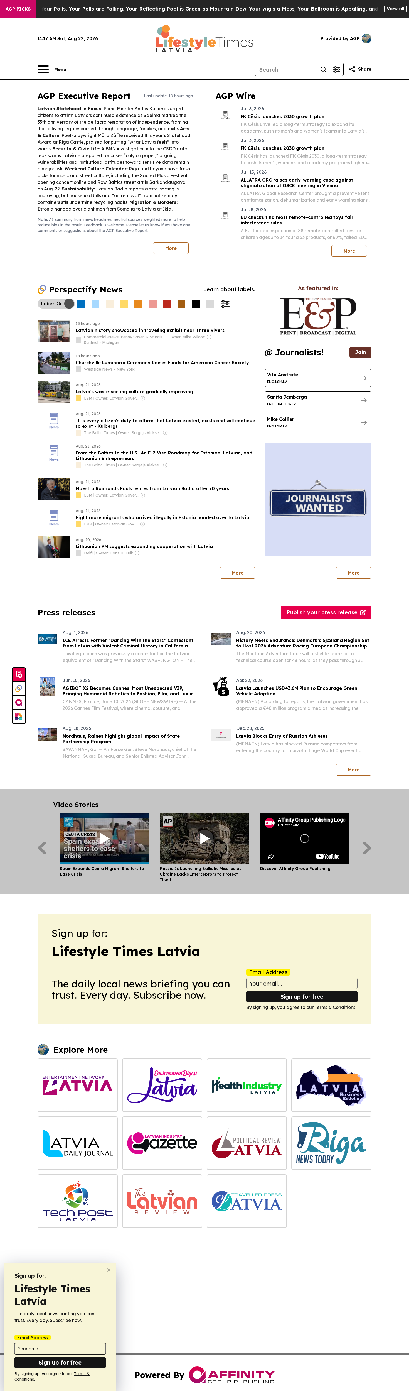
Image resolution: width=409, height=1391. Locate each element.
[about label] (78, 340)
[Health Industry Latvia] (247, 1085)
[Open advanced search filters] (336, 69)
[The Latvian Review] (162, 1201)
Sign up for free (301, 996)
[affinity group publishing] (19, 703)
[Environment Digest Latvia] (162, 1085)
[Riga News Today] (331, 1143)
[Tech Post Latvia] (78, 1201)
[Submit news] (19, 675)
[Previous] (42, 848)
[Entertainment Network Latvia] (78, 1085)
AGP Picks (18, 9)
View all (395, 8)
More (171, 248)
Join (360, 352)
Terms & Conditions (335, 1007)
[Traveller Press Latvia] (247, 1201)
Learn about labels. (229, 289)
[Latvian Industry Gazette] (162, 1143)
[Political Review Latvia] (247, 1143)
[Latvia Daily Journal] (78, 1143)
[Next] (367, 848)
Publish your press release (322, 612)
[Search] (323, 69)
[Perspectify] (19, 689)
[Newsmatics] (19, 716)
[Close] (108, 1270)
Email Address (268, 972)
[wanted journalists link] (318, 317)
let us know (149, 225)
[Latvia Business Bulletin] (331, 1085)
